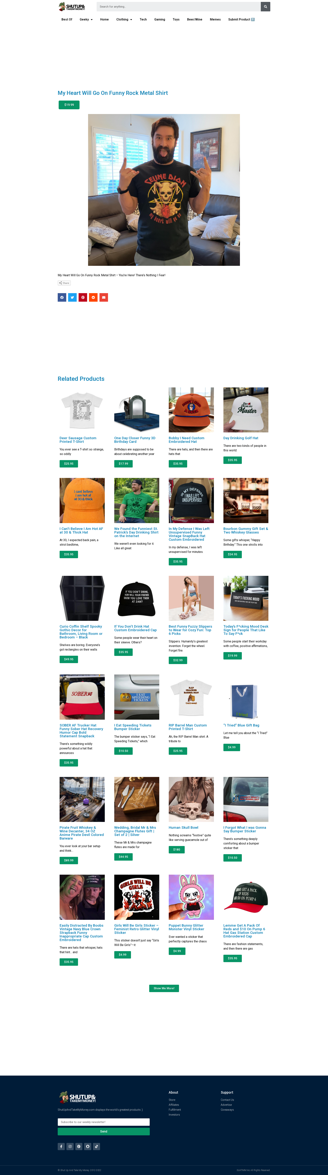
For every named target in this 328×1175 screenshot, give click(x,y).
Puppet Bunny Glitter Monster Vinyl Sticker (186, 927)
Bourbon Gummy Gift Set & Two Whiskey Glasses (245, 530)
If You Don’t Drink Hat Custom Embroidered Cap (135, 628)
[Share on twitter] (72, 297)
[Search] (265, 6)
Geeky (84, 19)
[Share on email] (103, 297)
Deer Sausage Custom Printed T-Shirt (78, 440)
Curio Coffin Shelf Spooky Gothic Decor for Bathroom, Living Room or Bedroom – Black (81, 631)
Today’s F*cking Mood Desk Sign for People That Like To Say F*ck (245, 630)
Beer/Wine (194, 19)
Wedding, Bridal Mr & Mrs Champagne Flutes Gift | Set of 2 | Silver (135, 831)
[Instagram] (69, 1146)
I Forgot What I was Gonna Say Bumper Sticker (244, 829)
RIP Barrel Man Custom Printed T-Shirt (188, 727)
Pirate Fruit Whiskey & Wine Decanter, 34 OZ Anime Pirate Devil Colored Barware (82, 833)
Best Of (67, 19)
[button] (69, 105)
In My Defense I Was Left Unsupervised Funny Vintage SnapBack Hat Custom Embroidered (189, 534)
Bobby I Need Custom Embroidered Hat (186, 440)
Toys (176, 19)
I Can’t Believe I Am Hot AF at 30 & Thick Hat (81, 530)
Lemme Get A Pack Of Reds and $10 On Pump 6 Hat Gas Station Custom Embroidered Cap (244, 930)
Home (104, 19)
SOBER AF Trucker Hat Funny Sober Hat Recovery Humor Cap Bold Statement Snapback (81, 730)
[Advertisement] (164, 54)
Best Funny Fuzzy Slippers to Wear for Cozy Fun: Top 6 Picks (190, 630)
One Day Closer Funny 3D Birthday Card (134, 440)
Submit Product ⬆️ (241, 19)
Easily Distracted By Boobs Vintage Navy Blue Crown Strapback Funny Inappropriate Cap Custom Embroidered (81, 932)
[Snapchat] (87, 1146)
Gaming (159, 19)
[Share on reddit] (93, 297)
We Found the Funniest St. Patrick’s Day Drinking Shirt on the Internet (136, 532)
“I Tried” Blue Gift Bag (241, 725)
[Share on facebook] (62, 297)
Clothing (122, 19)
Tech (143, 19)
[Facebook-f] (61, 1146)
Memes (215, 19)
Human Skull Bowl (183, 827)
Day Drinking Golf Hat (240, 438)
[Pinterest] (78, 1146)
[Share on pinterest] (83, 297)
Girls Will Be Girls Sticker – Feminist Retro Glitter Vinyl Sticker (136, 929)
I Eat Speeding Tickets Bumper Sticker (132, 727)
